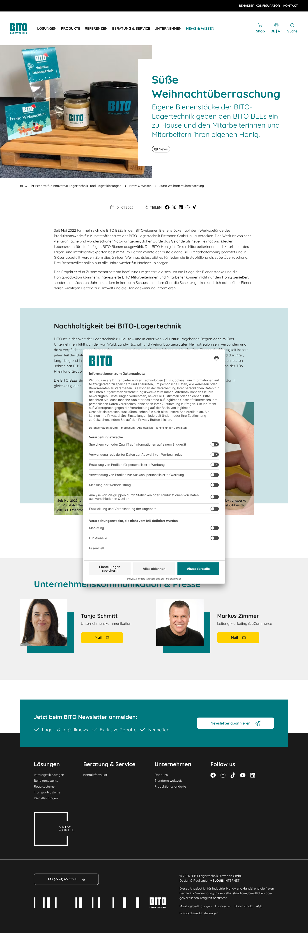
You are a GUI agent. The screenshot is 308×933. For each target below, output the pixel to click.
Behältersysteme (46, 781)
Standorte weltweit (168, 781)
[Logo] (23, 28)
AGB (259, 906)
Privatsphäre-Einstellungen (198, 913)
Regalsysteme (44, 786)
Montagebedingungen (195, 906)
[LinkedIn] (252, 775)
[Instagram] (223, 775)
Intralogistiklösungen (49, 775)
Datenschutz (243, 906)
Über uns (161, 775)
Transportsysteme (47, 792)
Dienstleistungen (46, 798)
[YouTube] (243, 775)
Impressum (223, 906)
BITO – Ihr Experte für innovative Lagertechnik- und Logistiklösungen (71, 186)
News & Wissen (140, 186)
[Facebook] (213, 775)
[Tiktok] (233, 775)
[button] (167, 207)
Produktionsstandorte (170, 786)
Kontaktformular (95, 775)
